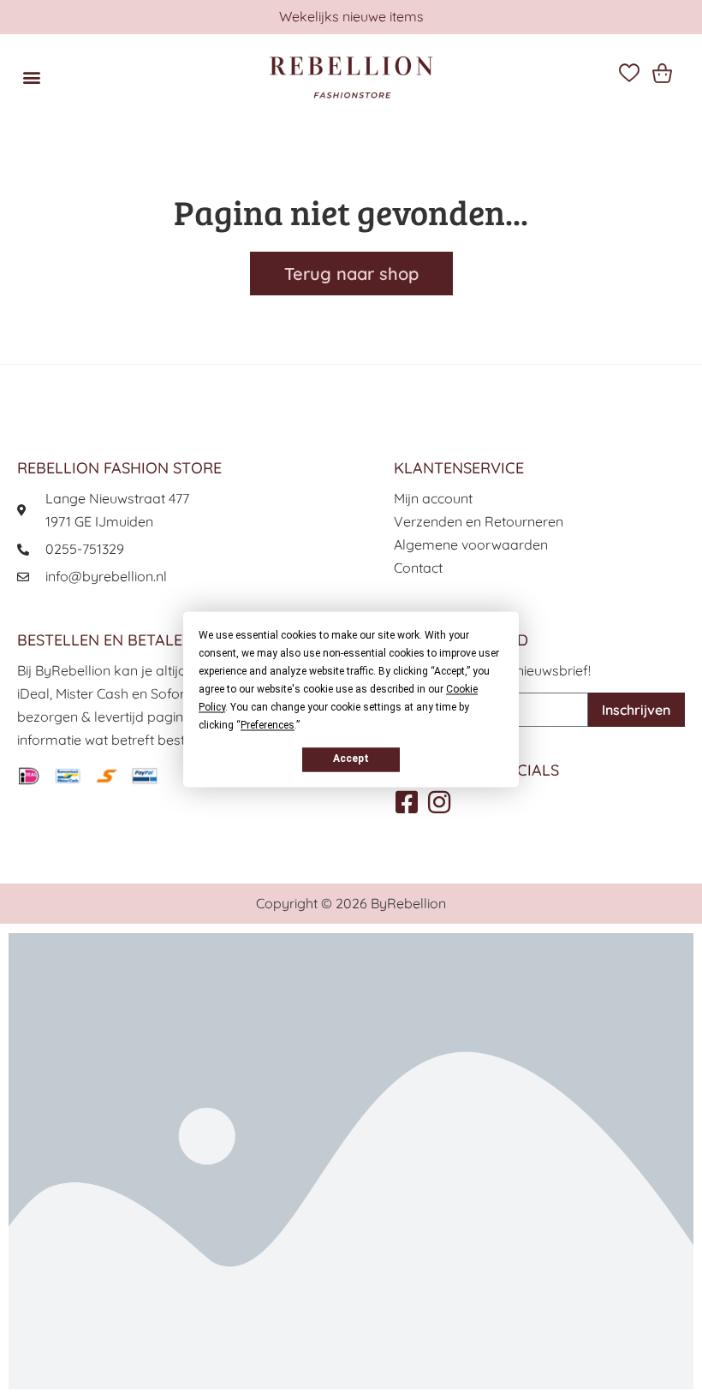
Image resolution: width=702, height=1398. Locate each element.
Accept (351, 758)
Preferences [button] (267, 725)
